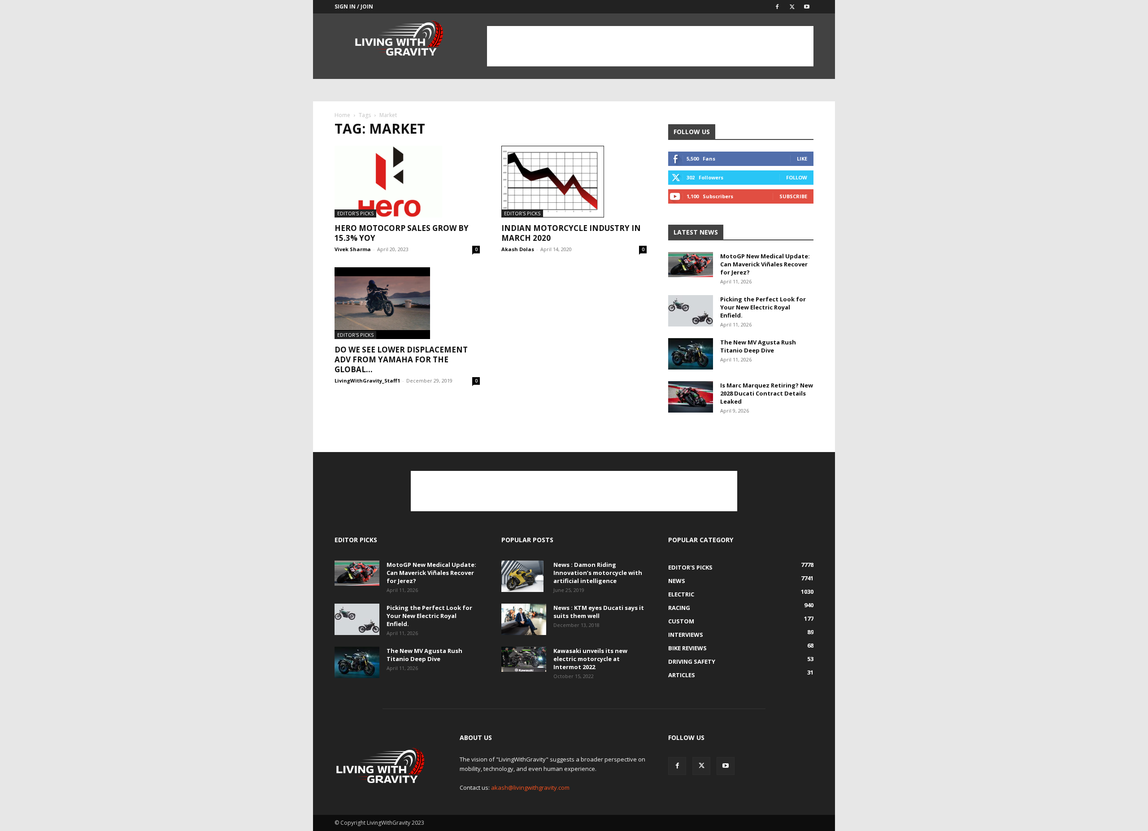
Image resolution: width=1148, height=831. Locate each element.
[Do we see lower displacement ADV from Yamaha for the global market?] (407, 303)
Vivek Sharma (353, 249)
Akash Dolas (517, 249)
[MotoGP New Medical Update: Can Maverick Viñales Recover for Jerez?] (690, 264)
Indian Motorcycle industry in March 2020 (571, 233)
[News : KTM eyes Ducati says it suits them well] (523, 619)
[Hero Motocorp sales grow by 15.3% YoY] (407, 182)
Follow (796, 177)
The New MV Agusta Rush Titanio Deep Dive (758, 346)
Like (802, 158)
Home (342, 115)
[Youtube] (806, 6)
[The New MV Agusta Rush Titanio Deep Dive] (690, 354)
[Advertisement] (650, 46)
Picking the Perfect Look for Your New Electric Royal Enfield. (763, 307)
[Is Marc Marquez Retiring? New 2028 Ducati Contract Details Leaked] (690, 397)
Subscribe (793, 196)
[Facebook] (777, 6)
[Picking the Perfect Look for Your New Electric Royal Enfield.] (690, 310)
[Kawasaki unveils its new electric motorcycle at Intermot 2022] (523, 659)
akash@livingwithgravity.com (530, 787)
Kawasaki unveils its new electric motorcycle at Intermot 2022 (590, 659)
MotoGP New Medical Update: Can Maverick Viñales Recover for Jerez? (765, 264)
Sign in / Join (354, 6)
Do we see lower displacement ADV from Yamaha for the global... (401, 359)
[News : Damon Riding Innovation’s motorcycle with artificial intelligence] (522, 576)
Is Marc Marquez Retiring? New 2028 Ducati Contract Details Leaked (766, 393)
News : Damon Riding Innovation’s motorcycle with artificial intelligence (597, 573)
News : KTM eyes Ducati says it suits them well (598, 612)
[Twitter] (792, 6)
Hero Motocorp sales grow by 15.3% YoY (402, 233)
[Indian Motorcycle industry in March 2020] (574, 182)
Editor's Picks (355, 213)
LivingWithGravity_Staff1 (367, 380)
